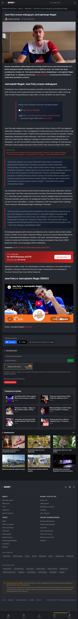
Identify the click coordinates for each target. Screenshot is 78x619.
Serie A (34, 556)
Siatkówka (28, 8)
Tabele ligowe (44, 503)
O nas (4, 600)
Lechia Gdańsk (42, 572)
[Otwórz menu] (3, 3)
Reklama (38, 600)
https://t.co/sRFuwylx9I (31, 116)
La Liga (27, 556)
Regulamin (11, 600)
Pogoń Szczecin (52, 569)
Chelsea (61, 572)
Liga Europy (70, 556)
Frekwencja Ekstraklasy (9, 540)
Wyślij (71, 360)
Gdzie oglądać (6, 534)
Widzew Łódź (64, 569)
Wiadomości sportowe (9, 8)
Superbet (43, 540)
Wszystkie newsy (7, 500)
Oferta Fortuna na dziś (47, 537)
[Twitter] (65, 487)
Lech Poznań (30, 569)
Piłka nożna (6, 503)
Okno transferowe (8, 527)
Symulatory (5, 544)
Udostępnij (11, 342)
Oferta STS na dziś (46, 534)
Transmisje (5, 531)
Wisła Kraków (7, 569)
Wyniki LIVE (43, 500)
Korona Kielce (31, 572)
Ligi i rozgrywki (45, 513)
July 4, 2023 (47, 118)
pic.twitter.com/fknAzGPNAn (49, 116)
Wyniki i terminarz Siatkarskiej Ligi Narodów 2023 (31, 247)
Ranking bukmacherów (47, 521)
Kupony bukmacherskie (47, 524)
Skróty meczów (7, 537)
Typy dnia (43, 527)
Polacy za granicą (8, 524)
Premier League (17, 556)
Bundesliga (42, 556)
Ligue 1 (51, 556)
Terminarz (43, 510)
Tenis (4, 507)
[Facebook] (70, 487)
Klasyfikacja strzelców (47, 507)
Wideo (4, 521)
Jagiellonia (21, 572)
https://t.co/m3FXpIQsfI (31, 110)
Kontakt (32, 600)
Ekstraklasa (6, 556)
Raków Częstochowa (9, 572)
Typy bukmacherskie (46, 531)
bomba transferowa (42, 75)
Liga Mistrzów (60, 556)
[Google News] (74, 487)
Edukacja (5, 547)
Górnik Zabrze (41, 569)
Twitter (23, 342)
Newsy (20, 8)
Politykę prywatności (10, 373)
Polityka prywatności (22, 600)
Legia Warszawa (18, 569)
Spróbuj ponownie (10, 382)
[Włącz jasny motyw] (74, 3)
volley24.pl (28, 327)
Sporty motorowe (8, 513)
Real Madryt (53, 572)
